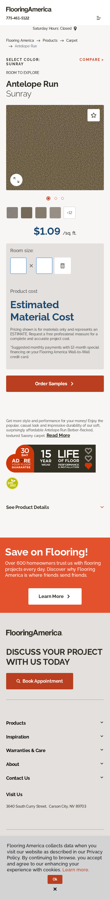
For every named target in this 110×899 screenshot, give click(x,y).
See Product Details (27, 507)
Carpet (72, 40)
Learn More (51, 596)
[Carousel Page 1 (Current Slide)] (48, 198)
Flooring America (20, 40)
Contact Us (18, 778)
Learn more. (75, 869)
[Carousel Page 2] (55, 198)
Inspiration (17, 737)
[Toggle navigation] (99, 18)
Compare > (92, 60)
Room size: (22, 250)
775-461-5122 (17, 18)
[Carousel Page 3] (62, 198)
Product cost (23, 291)
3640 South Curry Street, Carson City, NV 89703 (46, 806)
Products (50, 40)
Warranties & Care (26, 750)
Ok (55, 879)
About (12, 764)
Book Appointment (43, 681)
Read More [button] (58, 435)
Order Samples (51, 383)
